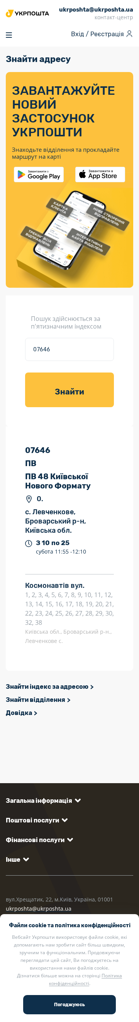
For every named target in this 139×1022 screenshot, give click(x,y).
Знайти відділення (35, 699)
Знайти (69, 391)
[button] (42, 800)
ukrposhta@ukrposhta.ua (38, 908)
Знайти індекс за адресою (47, 686)
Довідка (19, 713)
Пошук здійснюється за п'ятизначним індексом (66, 322)
